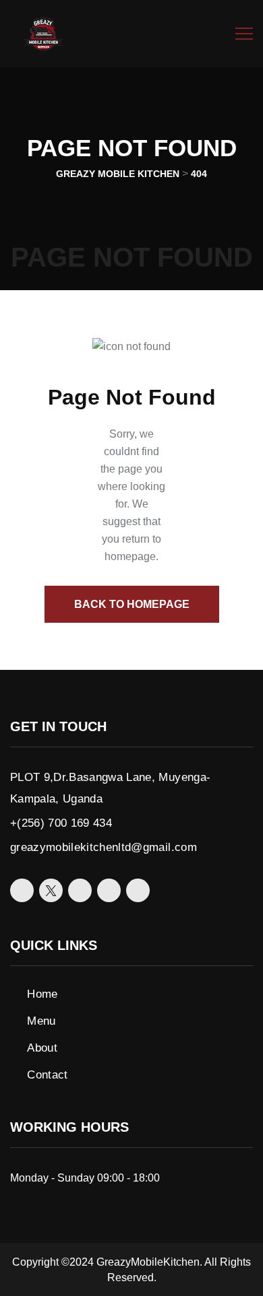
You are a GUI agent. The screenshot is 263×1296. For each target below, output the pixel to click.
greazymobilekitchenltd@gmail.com (103, 847)
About (42, 1048)
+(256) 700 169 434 (61, 823)
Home (42, 994)
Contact (47, 1074)
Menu (41, 1021)
